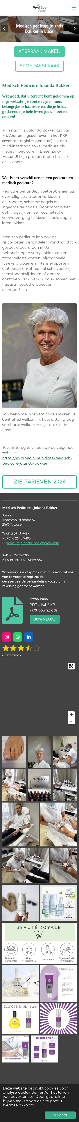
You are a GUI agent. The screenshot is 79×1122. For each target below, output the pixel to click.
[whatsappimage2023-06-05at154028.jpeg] (58, 983)
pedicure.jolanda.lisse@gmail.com (32, 543)
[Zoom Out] (71, 721)
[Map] (39, 694)
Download (44, 619)
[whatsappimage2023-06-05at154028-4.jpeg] (58, 1018)
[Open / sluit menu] (74, 7)
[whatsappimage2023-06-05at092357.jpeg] (58, 903)
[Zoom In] (71, 714)
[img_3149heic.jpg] (65, 785)
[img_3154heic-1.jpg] (25, 865)
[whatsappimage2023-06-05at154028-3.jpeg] (20, 1018)
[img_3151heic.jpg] (58, 824)
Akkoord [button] (60, 1115)
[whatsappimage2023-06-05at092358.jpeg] (20, 903)
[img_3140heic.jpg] (20, 824)
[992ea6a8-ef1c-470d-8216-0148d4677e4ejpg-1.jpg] (40, 752)
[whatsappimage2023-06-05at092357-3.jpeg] (20, 983)
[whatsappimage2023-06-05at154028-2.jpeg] (15, 1048)
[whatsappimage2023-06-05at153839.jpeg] (44, 1048)
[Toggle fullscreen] (71, 666)
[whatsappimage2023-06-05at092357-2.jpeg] (39, 943)
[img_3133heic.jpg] (14, 785)
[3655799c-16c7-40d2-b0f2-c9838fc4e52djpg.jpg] (14, 752)
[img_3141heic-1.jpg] (65, 752)
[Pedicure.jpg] (63, 865)
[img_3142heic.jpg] (40, 785)
